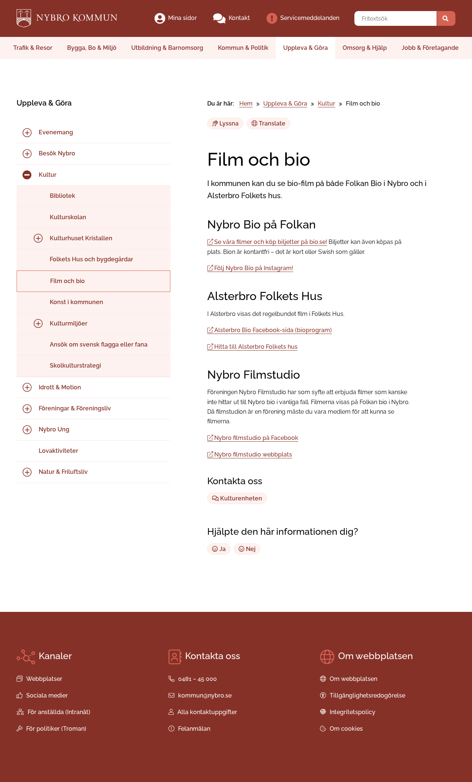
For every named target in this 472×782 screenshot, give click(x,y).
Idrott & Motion (60, 387)
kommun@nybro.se (205, 695)
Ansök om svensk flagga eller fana (99, 344)
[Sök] (446, 18)
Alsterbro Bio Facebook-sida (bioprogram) (273, 330)
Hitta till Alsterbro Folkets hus (256, 346)
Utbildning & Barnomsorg (167, 47)
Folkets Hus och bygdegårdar (91, 259)
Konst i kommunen (76, 302)
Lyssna (228, 123)
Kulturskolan (68, 217)
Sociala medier (47, 695)
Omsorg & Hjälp (365, 47)
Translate (271, 123)
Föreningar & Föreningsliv (75, 408)
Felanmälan (194, 728)
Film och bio (67, 281)
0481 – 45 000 (197, 678)
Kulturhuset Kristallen (81, 238)
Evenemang (56, 132)
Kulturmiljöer (68, 323)
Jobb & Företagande (430, 47)
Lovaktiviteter (58, 450)
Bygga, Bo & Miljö (92, 47)
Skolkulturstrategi (75, 365)
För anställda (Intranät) (59, 712)
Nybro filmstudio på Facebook (256, 437)
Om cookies (346, 728)
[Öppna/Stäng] (27, 132)
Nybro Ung (54, 429)
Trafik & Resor (32, 47)
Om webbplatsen (353, 678)
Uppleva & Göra (305, 47)
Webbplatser (44, 678)
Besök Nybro (57, 153)
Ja (222, 548)
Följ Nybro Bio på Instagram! (253, 268)
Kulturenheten (240, 498)
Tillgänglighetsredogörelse (367, 695)
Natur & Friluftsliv (63, 471)
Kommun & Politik (243, 47)
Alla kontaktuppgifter (207, 712)
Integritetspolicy (352, 712)
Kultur (47, 174)
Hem (246, 103)
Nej (250, 548)
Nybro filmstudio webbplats (253, 454)
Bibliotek (62, 195)
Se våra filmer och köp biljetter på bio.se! (270, 241)
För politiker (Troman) (56, 728)
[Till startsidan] (73, 18)
